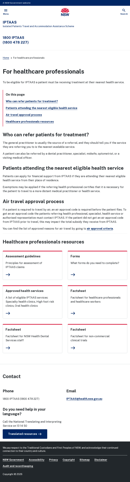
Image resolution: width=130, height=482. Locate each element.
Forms (75, 256)
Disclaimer (100, 459)
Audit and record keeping (18, 466)
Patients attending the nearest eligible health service (41, 108)
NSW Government (13, 459)
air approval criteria (100, 228)
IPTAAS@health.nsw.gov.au (84, 398)
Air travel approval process (24, 114)
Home (6, 57)
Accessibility (36, 459)
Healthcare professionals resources (30, 121)
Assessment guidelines (23, 256)
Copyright (69, 459)
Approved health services (25, 291)
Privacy (53, 459)
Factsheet (78, 291)
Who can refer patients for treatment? (32, 101)
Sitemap (85, 459)
